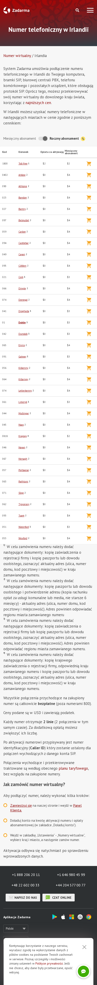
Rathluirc (23, 481)
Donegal (23, 299)
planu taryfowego (73, 768)
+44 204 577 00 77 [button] (70, 885)
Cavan (21, 254)
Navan (21, 447)
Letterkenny (25, 390)
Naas (21, 424)
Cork (20, 277)
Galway (22, 356)
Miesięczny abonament (19, 138)
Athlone (22, 186)
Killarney (23, 379)
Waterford (23, 526)
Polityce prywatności (49, 963)
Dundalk (23, 333)
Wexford (22, 538)
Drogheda (23, 311)
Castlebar (23, 243)
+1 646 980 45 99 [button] (71, 874)
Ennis (21, 345)
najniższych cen (38, 102)
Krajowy (22, 436)
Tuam (21, 515)
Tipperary (23, 504)
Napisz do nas (25, 898)
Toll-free (23, 163)
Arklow (21, 174)
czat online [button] (61, 898)
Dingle (22, 288)
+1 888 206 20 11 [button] (26, 874)
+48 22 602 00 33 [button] (25, 885)
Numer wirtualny (17, 55)
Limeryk (22, 402)
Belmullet (23, 220)
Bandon (22, 197)
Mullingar (23, 413)
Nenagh (22, 458)
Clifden (22, 265)
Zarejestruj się (21, 805)
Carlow (22, 231)
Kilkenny (23, 368)
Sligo (21, 492)
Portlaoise (23, 470)
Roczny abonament (65, 138)
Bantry (22, 209)
